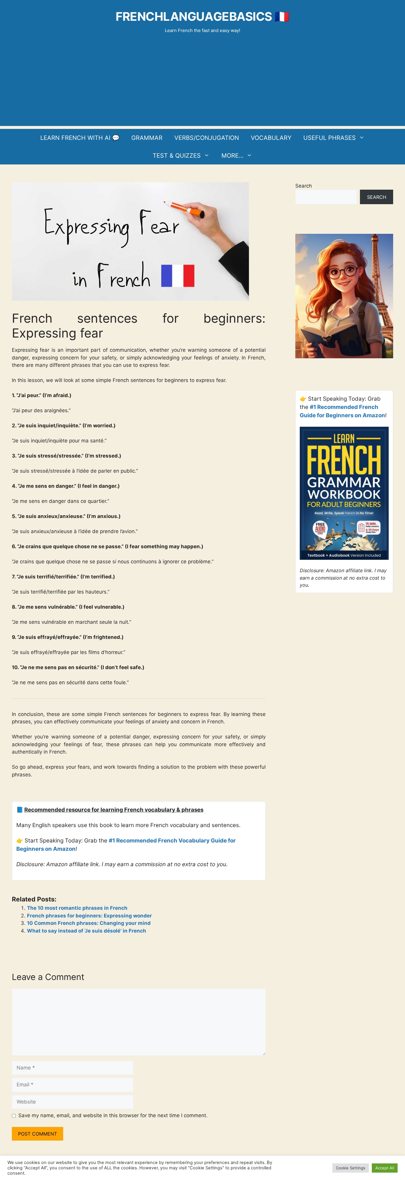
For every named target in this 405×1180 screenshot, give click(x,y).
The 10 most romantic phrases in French (77, 908)
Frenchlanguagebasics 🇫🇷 (202, 16)
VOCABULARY (271, 137)
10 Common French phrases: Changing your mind (89, 923)
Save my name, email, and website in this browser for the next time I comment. (113, 1115)
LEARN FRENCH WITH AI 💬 (79, 137)
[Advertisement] (202, 84)
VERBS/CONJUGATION (206, 137)
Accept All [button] (384, 1167)
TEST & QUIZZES (177, 155)
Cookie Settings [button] (350, 1167)
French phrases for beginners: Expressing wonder (89, 916)
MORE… (232, 155)
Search (303, 186)
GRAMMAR (146, 137)
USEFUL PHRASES (329, 137)
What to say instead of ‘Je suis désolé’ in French (86, 931)
